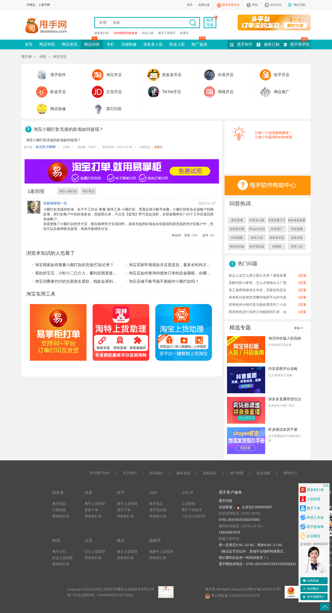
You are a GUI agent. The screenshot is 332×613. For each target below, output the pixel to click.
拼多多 (58, 492)
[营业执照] (165, 592)
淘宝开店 (60, 57)
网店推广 (281, 92)
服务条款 (183, 473)
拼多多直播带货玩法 (284, 399)
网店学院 (47, 44)
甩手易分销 (157, 510)
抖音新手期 (237, 229)
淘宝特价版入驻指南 (284, 338)
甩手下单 (124, 510)
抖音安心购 (257, 220)
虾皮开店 (58, 92)
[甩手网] (47, 26)
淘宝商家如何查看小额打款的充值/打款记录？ (74, 265)
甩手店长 (59, 551)
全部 (103, 22)
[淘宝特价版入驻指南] (246, 349)
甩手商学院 (300, 44)
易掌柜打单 (60, 516)
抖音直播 (297, 229)
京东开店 (114, 92)
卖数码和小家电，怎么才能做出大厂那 (258, 283)
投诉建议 (311, 588)
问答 (42, 57)
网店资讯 (69, 44)
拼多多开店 (172, 75)
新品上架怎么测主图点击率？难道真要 (258, 275)
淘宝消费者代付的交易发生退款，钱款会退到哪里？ (79, 281)
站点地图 (263, 473)
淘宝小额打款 (68, 191)
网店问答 (92, 44)
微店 (121, 540)
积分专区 (276, 5)
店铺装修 (129, 44)
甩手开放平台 (231, 5)
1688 (153, 492)
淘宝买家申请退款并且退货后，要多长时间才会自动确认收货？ (183, 265)
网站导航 (300, 5)
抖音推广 (277, 229)
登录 (190, 5)
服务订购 (272, 44)
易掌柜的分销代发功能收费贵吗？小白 (258, 304)
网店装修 (58, 109)
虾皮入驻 (177, 44)
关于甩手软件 (99, 473)
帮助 (255, 5)
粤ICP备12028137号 (264, 589)
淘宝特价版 (237, 246)
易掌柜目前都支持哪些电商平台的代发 (258, 297)
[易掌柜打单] (274, 22)
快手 (121, 492)
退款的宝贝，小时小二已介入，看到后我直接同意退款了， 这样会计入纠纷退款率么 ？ (110, 273)
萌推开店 (226, 92)
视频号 (155, 540)
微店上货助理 (127, 551)
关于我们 (130, 473)
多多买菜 (297, 237)
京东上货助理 (95, 551)
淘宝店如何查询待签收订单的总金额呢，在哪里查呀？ (175, 273)
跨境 (56, 540)
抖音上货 (148, 33)
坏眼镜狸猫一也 (55, 203)
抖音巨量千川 (277, 220)
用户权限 (237, 473)
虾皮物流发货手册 (282, 429)
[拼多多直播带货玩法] (246, 410)
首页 (29, 44)
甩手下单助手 (166, 33)
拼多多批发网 (297, 220)
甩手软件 (245, 44)
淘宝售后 (88, 191)
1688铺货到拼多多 (125, 33)
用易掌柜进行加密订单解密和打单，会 (258, 312)
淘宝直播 (237, 220)
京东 (88, 540)
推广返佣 (199, 44)
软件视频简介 (314, 596)
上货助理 (188, 504)
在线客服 (311, 580)
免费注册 (204, 5)
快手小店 (257, 237)
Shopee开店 (257, 229)
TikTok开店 (171, 92)
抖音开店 (226, 75)
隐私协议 (210, 473)
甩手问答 (225, 501)
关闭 (326, 485)
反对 (209, 235)
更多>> (298, 328)
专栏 (110, 44)
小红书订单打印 (193, 516)
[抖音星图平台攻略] (246, 379)
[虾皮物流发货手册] (246, 440)
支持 (191, 235)
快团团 (276, 246)
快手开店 (281, 75)
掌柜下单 (91, 510)
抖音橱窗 (237, 237)
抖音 (88, 492)
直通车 (184, 33)
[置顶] (325, 607)
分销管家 (59, 510)
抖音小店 (297, 246)
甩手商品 (59, 504)
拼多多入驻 (153, 44)
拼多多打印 (101, 33)
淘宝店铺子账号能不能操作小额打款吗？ (164, 281)
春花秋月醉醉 (45, 147)
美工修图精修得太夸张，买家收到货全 (258, 290)
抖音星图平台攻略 (282, 369)
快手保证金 (257, 246)
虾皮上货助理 (62, 558)
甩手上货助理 (95, 504)
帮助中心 (290, 473)
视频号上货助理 (161, 551)
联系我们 (156, 473)
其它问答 (114, 109)
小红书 (187, 492)
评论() (176, 235)
